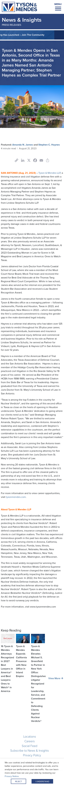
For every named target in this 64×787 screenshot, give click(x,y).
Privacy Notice (12, 776)
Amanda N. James (22, 144)
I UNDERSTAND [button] (42, 781)
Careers (29, 741)
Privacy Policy (32, 755)
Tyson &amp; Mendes (19, 7)
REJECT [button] (18, 781)
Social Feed (29, 746)
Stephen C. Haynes (49, 144)
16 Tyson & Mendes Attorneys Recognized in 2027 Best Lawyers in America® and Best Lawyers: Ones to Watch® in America (7, 668)
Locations (29, 736)
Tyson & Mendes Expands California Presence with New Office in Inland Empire (21, 661)
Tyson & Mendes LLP (49, 173)
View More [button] (54, 678)
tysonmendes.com (16, 497)
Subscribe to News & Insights (29, 750)
